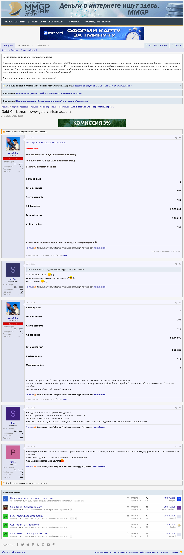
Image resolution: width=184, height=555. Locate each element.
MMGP (7, 552)
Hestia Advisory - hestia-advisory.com (31, 498)
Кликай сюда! (99, 248)
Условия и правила (118, 552)
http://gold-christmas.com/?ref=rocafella (46, 142)
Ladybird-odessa (169, 509)
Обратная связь (101, 552)
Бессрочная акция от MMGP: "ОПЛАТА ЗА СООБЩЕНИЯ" (102, 85)
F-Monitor (14, 510)
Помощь (164, 552)
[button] (33, 45)
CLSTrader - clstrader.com (24, 524)
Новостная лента (15, 21)
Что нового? (24, 45)
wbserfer (13, 518)
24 (82, 501)
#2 (180, 264)
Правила (74, 21)
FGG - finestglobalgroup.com (26, 515)
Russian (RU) (19, 552)
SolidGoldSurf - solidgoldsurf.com (29, 533)
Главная (174, 552)
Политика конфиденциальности (143, 552)
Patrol (13, 461)
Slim (13, 422)
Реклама (29, 248)
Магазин (41, 45)
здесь (64, 255)
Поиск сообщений (29, 50)
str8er (13, 279)
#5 (180, 446)
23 (79, 501)
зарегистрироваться (43, 78)
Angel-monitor (16, 501)
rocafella (7, 116)
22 (75, 501)
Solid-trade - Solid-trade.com (26, 507)
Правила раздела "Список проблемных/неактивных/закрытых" (52, 100)
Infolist (173, 527)
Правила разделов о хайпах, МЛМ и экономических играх (49, 93)
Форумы (8, 45)
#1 (180, 138)
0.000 (21, 171)
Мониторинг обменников (47, 21)
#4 (180, 408)
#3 (180, 302)
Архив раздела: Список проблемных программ (52, 501)
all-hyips (172, 500)
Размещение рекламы (98, 21)
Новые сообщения (9, 50)
